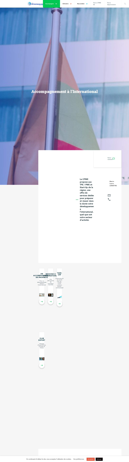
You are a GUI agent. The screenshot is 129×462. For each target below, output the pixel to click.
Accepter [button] (91, 459)
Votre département (111, 3)
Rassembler (81, 3)
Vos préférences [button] (78, 459)
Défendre (66, 3)
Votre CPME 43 (97, 3)
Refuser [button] (99, 459)
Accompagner (49, 3)
